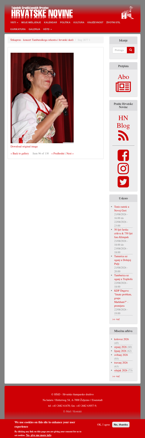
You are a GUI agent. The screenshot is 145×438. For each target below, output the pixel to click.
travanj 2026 (121, 362)
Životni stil (113, 22)
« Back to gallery (20, 153)
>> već (116, 319)
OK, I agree (103, 424)
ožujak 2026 (120, 370)
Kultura (78, 22)
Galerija (34, 29)
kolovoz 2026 (121, 339)
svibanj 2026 (121, 355)
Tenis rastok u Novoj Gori (121, 208)
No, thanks (121, 424)
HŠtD (46, 29)
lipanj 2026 (120, 351)
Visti (13, 22)
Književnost (95, 22)
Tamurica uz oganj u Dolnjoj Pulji (122, 259)
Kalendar (50, 22)
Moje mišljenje (31, 22)
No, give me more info (38, 435)
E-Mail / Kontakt (72, 411)
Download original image (24, 146)
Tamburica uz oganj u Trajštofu (123, 277)
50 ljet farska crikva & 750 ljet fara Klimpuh (123, 233)
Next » (70, 153)
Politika (65, 22)
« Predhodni (57, 153)
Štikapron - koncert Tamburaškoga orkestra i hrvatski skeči (41, 40)
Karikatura (18, 29)
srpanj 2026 (120, 347)
